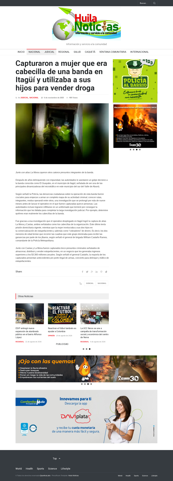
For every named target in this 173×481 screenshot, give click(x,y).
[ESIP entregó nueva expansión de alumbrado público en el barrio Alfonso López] (30, 313)
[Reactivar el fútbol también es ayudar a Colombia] (62, 313)
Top (55, 458)
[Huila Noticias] (86, 36)
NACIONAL (34, 51)
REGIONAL (64, 51)
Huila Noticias (73, 476)
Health (29, 468)
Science (52, 468)
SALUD (77, 51)
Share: (19, 271)
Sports (40, 468)
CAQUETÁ (90, 51)
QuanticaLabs (45, 476)
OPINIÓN (51, 336)
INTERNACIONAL (139, 51)
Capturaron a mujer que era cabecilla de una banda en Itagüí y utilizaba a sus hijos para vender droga (61, 75)
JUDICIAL (49, 51)
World (19, 468)
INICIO (21, 51)
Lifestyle (65, 468)
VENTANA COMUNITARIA (112, 51)
